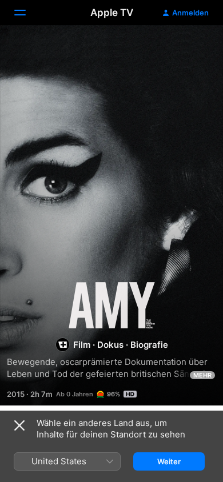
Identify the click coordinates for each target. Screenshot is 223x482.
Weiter (169, 461)
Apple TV (111, 12)
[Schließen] (19, 425)
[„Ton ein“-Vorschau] (192, 48)
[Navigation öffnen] (26, 12)
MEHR (202, 375)
